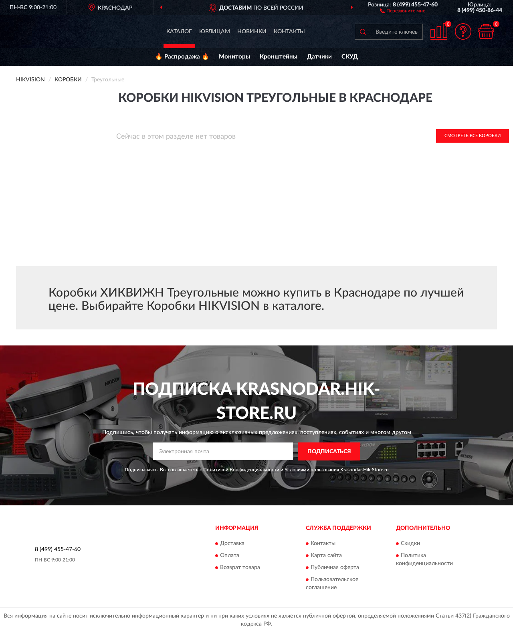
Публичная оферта (335, 568)
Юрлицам (214, 31)
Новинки (252, 31)
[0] (486, 31)
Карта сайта (326, 556)
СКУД (349, 57)
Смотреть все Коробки (472, 135)
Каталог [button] (179, 31)
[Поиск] (363, 32)
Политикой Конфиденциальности (241, 469)
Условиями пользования (312, 469)
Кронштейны (278, 57)
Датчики (319, 57)
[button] (402, 10)
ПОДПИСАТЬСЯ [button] (329, 451)
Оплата (229, 556)
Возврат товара (240, 568)
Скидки (410, 544)
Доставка (232, 544)
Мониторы (234, 57)
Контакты (289, 31)
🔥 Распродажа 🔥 (182, 57)
